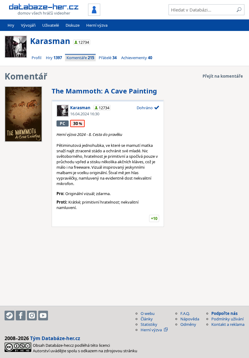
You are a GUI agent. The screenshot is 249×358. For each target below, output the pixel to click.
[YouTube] (43, 315)
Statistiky (149, 324)
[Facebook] (21, 315)
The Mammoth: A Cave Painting (104, 90)
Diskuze (73, 25)
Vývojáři (28, 25)
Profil (36, 57)
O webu (148, 313)
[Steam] (9, 315)
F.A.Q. (185, 313)
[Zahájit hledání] (239, 10)
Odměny (188, 324)
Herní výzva (96, 25)
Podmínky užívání (227, 319)
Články (147, 319)
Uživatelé (50, 25)
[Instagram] (32, 315)
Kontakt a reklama (227, 324)
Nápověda (189, 319)
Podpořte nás (224, 313)
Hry (11, 25)
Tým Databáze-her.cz (55, 338)
